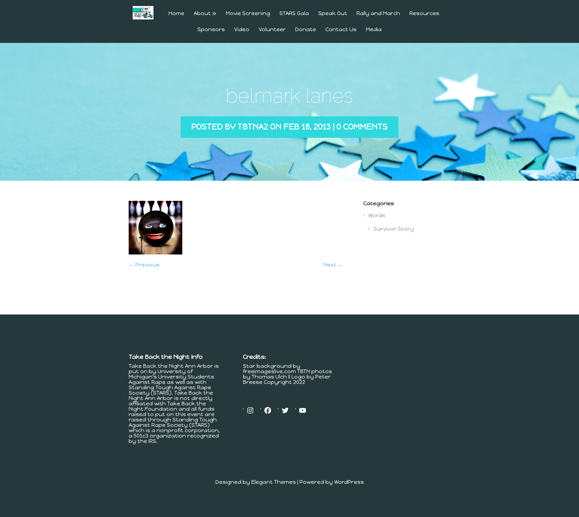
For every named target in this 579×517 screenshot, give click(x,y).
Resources (424, 13)
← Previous (144, 265)
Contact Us (341, 30)
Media (374, 30)
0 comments (362, 126)
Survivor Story (393, 229)
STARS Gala (294, 13)
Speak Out (332, 13)
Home (176, 13)
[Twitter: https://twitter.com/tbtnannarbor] (285, 410)
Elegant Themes (273, 482)
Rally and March (378, 13)
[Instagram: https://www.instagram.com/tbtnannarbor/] (250, 410)
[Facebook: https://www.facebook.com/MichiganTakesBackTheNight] (268, 410)
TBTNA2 (253, 126)
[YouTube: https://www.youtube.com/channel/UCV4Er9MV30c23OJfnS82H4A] (303, 410)
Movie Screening (248, 13)
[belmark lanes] (155, 252)
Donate (305, 30)
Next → (333, 265)
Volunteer (272, 30)
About (205, 13)
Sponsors (211, 30)
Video (241, 30)
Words (376, 215)
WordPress (349, 482)
